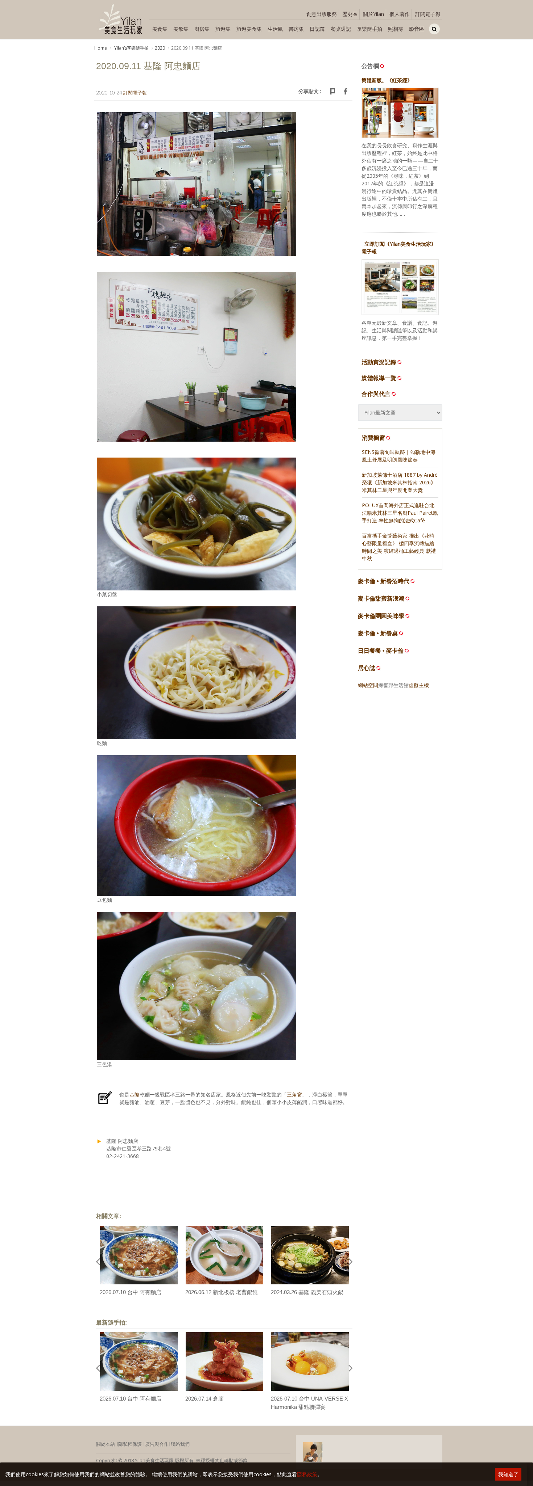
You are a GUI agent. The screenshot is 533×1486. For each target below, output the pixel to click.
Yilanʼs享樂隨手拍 (131, 48)
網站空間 (368, 685)
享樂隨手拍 (369, 28)
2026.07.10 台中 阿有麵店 (130, 1292)
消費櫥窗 (373, 438)
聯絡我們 (180, 1444)
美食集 (160, 28)
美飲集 (181, 28)
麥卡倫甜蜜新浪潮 (381, 598)
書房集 (296, 28)
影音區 (416, 28)
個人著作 (399, 13)
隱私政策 (307, 1474)
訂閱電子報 (428, 13)
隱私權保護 (130, 1444)
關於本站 (105, 1444)
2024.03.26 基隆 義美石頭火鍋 (307, 1292)
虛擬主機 (419, 685)
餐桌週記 (341, 28)
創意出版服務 (321, 13)
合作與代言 (376, 394)
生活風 (275, 28)
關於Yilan (373, 13)
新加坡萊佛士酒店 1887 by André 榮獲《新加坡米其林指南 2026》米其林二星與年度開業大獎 (400, 482)
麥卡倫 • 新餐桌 (378, 633)
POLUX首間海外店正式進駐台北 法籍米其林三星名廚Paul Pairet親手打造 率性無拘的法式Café (400, 513)
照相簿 (395, 28)
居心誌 (366, 668)
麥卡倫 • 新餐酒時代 (383, 581)
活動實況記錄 (378, 362)
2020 (160, 48)
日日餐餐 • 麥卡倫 (381, 651)
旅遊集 (223, 28)
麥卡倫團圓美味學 (381, 616)
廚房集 (202, 28)
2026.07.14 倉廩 (204, 1399)
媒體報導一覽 (378, 378)
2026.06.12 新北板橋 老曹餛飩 (221, 1292)
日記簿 (317, 28)
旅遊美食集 (249, 28)
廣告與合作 (157, 1444)
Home (100, 48)
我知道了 (508, 1474)
